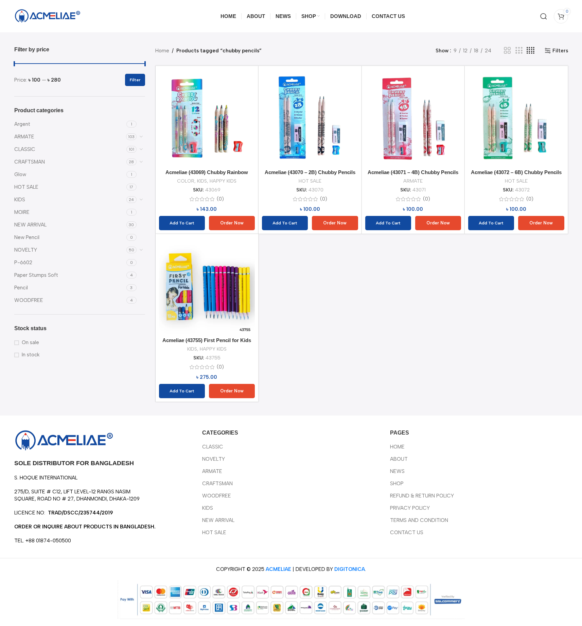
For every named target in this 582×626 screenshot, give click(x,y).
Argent (22, 124)
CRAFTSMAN (29, 162)
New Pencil (26, 237)
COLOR (185, 181)
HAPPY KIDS (223, 181)
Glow (20, 174)
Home (162, 51)
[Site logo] (48, 16)
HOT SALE (26, 187)
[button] (182, 223)
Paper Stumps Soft (36, 275)
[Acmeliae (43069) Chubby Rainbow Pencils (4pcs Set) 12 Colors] (207, 117)
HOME (397, 447)
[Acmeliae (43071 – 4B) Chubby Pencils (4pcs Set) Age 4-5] (413, 117)
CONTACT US (406, 532)
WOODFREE (28, 300)
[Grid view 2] (507, 50)
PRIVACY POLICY (410, 508)
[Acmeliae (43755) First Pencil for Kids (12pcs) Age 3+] (207, 285)
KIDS (19, 200)
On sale (30, 342)
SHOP (397, 483)
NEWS (397, 471)
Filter (135, 80)
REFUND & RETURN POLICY (422, 496)
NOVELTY (25, 250)
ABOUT (399, 459)
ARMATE (24, 137)
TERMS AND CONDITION (419, 520)
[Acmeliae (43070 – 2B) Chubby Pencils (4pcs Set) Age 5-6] (310, 117)
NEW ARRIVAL (30, 225)
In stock (30, 355)
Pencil (21, 288)
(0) (220, 199)
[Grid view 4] (530, 50)
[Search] (543, 16)
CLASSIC (24, 149)
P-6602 (23, 262)
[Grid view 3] (518, 50)
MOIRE (22, 212)
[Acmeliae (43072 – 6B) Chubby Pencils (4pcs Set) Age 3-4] (516, 117)
